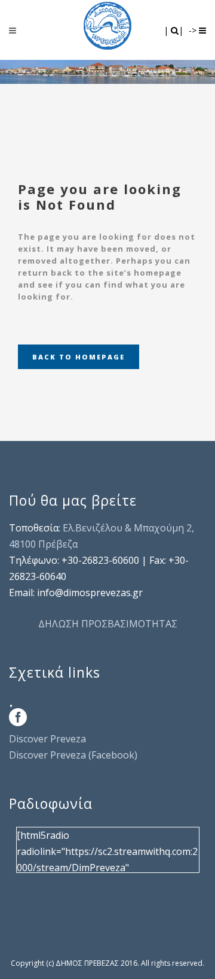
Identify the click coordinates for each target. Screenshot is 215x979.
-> (194, 30)
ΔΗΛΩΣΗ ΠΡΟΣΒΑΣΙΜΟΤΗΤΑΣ (107, 623)
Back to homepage (78, 356)
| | (175, 30)
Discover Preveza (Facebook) (73, 755)
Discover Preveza (47, 738)
